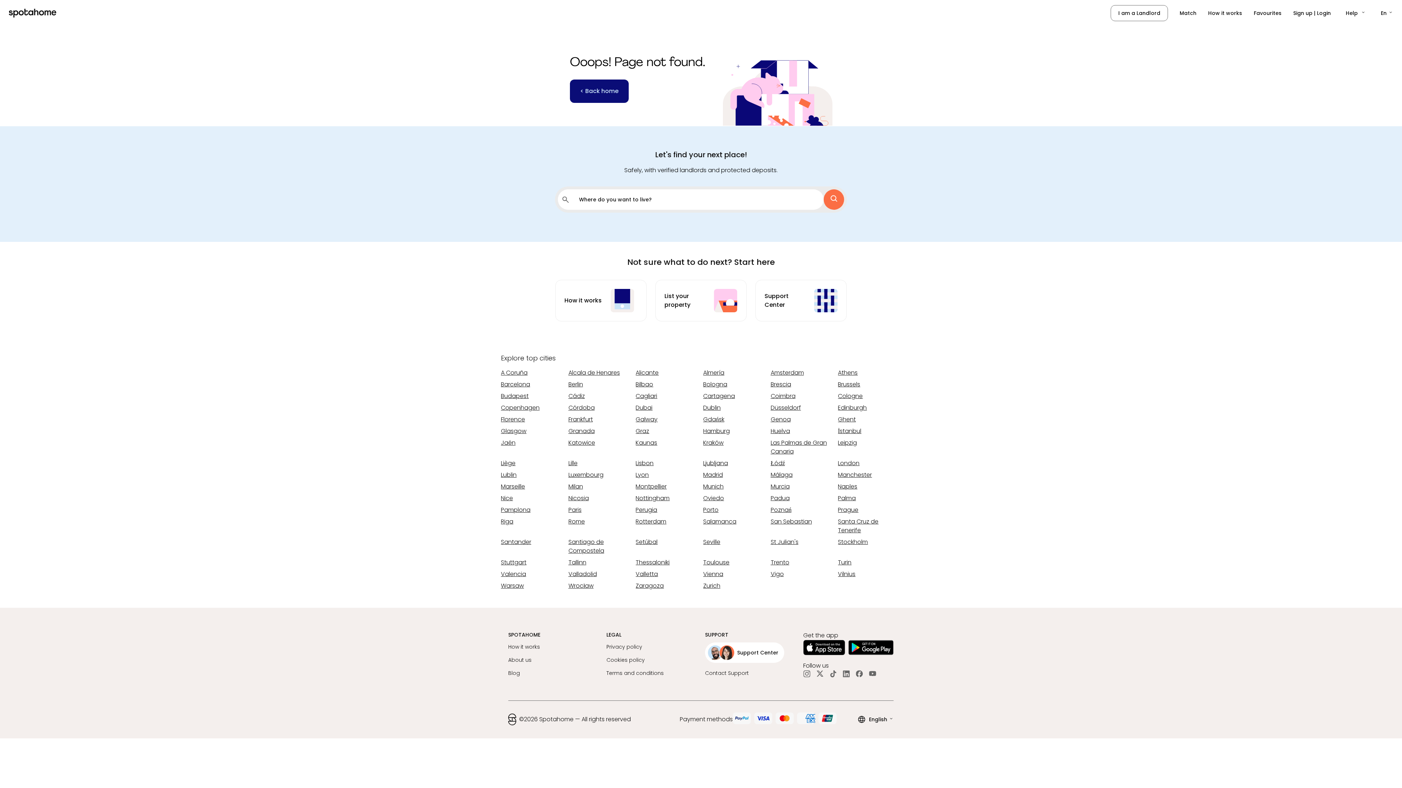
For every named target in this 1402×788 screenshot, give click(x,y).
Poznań (781, 510)
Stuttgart (513, 562)
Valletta (647, 574)
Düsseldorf (786, 407)
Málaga (782, 475)
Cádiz (576, 396)
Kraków (713, 443)
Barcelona (515, 384)
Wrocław (581, 586)
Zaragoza (650, 586)
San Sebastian (791, 521)
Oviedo (713, 498)
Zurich (711, 586)
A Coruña (514, 372)
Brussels (849, 384)
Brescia (781, 384)
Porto (711, 510)
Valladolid (582, 574)
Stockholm (853, 542)
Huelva (780, 431)
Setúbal (647, 542)
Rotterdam (651, 521)
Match (1188, 13)
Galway (647, 419)
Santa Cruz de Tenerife (858, 525)
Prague (848, 510)
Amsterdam (787, 372)
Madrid (713, 475)
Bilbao (644, 384)
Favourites (1268, 13)
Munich (713, 486)
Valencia (513, 574)
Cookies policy (625, 660)
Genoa (781, 419)
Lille (573, 463)
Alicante (647, 372)
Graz (642, 431)
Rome (576, 521)
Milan (575, 486)
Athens (848, 372)
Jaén (508, 443)
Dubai (644, 407)
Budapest (515, 396)
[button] (1355, 13)
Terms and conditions (635, 673)
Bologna (715, 384)
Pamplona (515, 510)
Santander (516, 542)
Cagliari (646, 396)
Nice (507, 498)
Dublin (712, 407)
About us (520, 660)
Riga (507, 521)
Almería (713, 372)
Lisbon (645, 463)
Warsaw (512, 586)
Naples (847, 486)
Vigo (777, 574)
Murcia (780, 486)
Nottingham (653, 498)
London (848, 463)
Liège (508, 463)
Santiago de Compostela (586, 546)
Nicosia (578, 498)
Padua (780, 498)
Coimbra (783, 396)
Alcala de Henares (594, 372)
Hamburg (716, 431)
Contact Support (727, 673)
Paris (575, 510)
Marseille (513, 486)
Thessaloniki (653, 562)
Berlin (575, 384)
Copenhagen (520, 407)
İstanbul (849, 431)
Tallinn (577, 562)
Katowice (581, 443)
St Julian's (784, 542)
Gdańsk (713, 419)
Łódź (778, 463)
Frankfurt (580, 419)
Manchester (855, 475)
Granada (581, 431)
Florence (513, 419)
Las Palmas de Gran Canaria (799, 447)
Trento (780, 562)
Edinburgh (852, 407)
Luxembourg (586, 475)
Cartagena (719, 396)
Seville (711, 542)
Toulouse (716, 562)
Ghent (847, 419)
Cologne (850, 396)
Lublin (509, 475)
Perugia (646, 510)
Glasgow (513, 431)
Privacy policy (624, 646)
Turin (844, 562)
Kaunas (646, 443)
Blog (514, 673)
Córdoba (581, 407)
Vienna (713, 574)
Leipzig (847, 443)
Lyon (642, 475)
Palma (847, 498)
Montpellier (651, 486)
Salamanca (719, 521)
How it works (1225, 13)
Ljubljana (715, 463)
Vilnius (846, 574)
